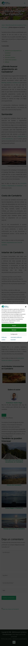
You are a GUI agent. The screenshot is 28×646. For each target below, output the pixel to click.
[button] (25, 307)
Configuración (14, 334)
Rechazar (14, 330)
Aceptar (14, 325)
